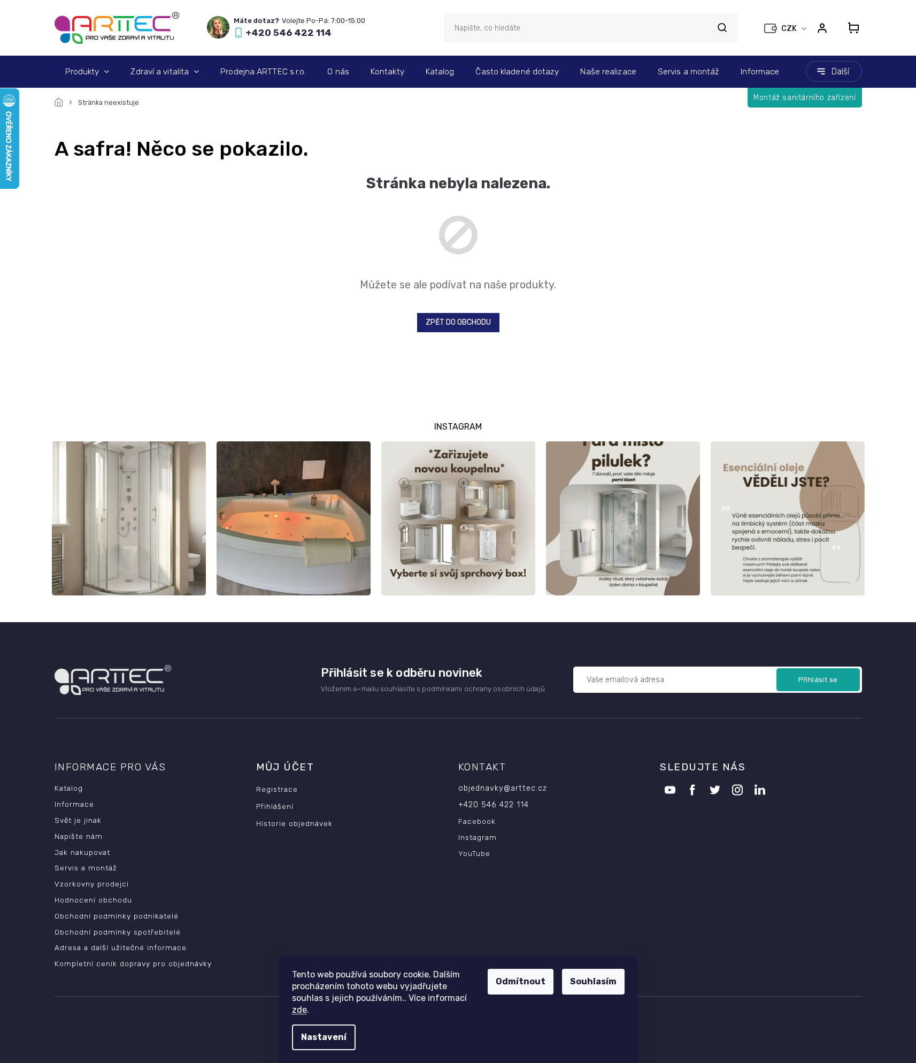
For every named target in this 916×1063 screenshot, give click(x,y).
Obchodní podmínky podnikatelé (117, 916)
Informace (74, 804)
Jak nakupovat (82, 852)
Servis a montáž (86, 867)
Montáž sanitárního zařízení (804, 97)
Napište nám (79, 836)
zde (299, 1010)
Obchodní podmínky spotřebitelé (118, 932)
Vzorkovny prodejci (92, 884)
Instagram (477, 837)
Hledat (722, 27)
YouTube (474, 853)
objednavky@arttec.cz (502, 788)
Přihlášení (275, 806)
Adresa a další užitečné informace (121, 947)
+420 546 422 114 (493, 804)
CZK (789, 28)
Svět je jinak (78, 820)
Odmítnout (520, 981)
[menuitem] (87, 72)
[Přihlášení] (822, 27)
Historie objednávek (294, 823)
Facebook (477, 821)
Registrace (277, 789)
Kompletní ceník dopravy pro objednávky (133, 963)
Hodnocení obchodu (93, 900)
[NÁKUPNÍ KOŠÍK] (850, 28)
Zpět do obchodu (458, 322)
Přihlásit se (818, 680)
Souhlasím (593, 981)
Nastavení (324, 1037)
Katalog (69, 788)
